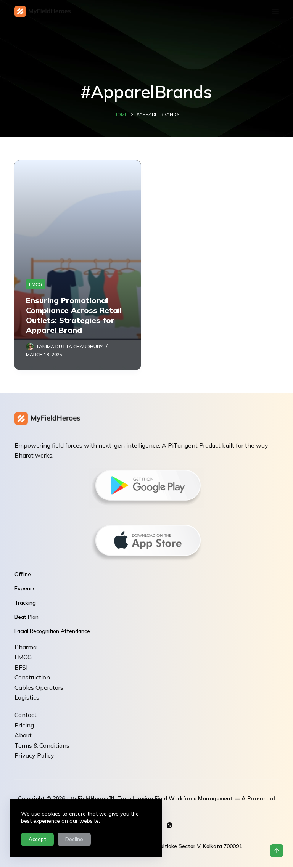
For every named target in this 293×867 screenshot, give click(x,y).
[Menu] (275, 11)
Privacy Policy (34, 755)
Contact (25, 715)
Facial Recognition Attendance (52, 631)
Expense (25, 588)
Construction (32, 677)
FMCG (35, 284)
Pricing (24, 725)
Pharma (25, 647)
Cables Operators (38, 687)
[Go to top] (276, 850)
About (23, 735)
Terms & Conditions (41, 745)
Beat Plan (26, 616)
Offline (22, 574)
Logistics (26, 697)
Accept (37, 839)
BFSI (20, 667)
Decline (74, 839)
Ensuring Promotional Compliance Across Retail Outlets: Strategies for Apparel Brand (74, 315)
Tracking (25, 602)
